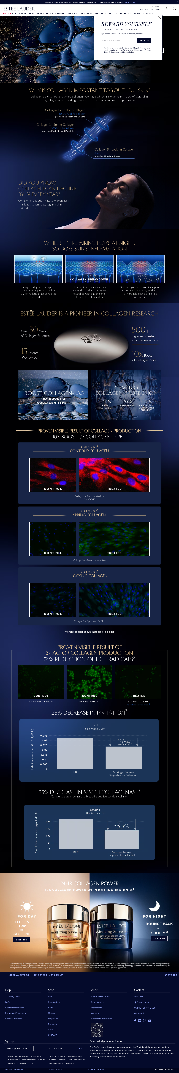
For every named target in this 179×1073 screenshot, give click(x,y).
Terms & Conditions (111, 52)
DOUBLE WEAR (26, 13)
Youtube (149, 1021)
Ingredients (96, 1007)
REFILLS (113, 13)
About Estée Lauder (100, 996)
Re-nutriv (126, 13)
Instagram (144, 1020)
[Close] (160, 18)
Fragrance (86, 13)
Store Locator (143, 1002)
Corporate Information (102, 1018)
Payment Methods (13, 1018)
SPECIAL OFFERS (19, 975)
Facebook (135, 1020)
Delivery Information (14, 1007)
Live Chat (138, 996)
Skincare (60, 13)
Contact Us (139, 1013)
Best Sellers (45, 13)
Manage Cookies (96, 1069)
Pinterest (139, 1020)
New (14, 13)
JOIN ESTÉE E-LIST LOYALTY (48, 975)
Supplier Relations (14, 1069)
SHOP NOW (113, 2)
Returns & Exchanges (15, 1013)
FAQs (7, 1002)
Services (148, 13)
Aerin (137, 13)
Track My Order (12, 996)
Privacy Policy (128, 52)
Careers (95, 1013)
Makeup (72, 13)
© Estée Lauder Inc (164, 1069)
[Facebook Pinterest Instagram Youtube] (152, 1019)
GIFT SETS (100, 13)
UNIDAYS (52, 1035)
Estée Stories (97, 1002)
